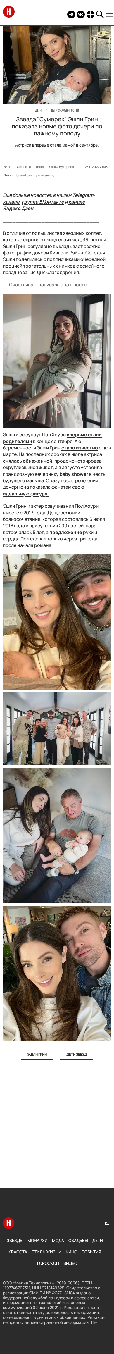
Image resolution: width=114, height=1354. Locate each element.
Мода (58, 1240)
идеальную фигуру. (26, 493)
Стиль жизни (46, 1252)
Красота (17, 1252)
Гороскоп (48, 1263)
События (91, 1252)
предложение (66, 532)
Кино (71, 1252)
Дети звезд (45, 175)
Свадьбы (78, 1240)
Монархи (37, 1240)
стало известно (79, 448)
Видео (70, 1263)
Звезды (15, 1240)
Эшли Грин (24, 175)
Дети (97, 1240)
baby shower (74, 474)
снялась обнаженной (27, 461)
